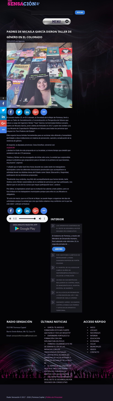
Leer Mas (58, 249)
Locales (93, 330)
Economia (94, 341)
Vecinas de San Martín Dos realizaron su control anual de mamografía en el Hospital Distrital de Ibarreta (68, 284)
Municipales (95, 346)
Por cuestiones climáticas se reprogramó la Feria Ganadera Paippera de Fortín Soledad (68, 259)
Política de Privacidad (54, 397)
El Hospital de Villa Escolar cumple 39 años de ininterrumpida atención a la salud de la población (67, 271)
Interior (93, 335)
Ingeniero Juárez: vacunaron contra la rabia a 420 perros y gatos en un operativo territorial (67, 306)
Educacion (95, 338)
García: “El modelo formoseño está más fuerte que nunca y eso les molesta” (57, 330)
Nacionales (95, 333)
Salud (93, 344)
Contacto (94, 352)
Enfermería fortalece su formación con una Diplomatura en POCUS (56, 338)
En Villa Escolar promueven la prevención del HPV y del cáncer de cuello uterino (67, 295)
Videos (93, 349)
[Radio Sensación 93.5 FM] (27, 3)
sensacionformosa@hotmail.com (24, 335)
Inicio (92, 327)
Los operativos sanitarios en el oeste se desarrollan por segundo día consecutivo (68, 228)
